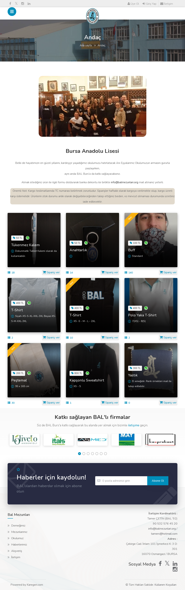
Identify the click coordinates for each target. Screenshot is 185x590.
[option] (25, 442)
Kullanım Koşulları (165, 585)
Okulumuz (17, 538)
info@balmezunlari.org (124, 182)
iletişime (134, 425)
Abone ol (158, 481)
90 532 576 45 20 (165, 524)
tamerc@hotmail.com (164, 534)
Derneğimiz (18, 526)
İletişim (15, 557)
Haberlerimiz (19, 545)
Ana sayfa (86, 45)
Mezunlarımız (19, 532)
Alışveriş (16, 551)
